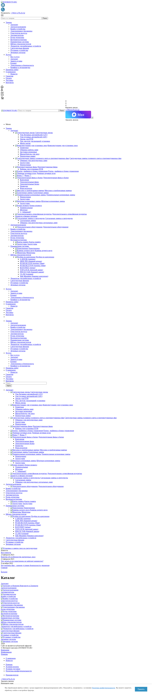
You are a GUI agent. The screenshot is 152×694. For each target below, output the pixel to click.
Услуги (8, 55)
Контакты (10, 82)
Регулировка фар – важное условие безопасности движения (25, 565)
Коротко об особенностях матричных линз (18, 557)
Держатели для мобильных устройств (25, 46)
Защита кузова (16, 61)
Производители (12, 675)
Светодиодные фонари (19, 48)
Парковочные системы (19, 42)
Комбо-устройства (17, 29)
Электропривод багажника (21, 31)
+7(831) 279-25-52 (18, 13)
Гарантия (9, 76)
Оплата (9, 78)
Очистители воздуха (18, 33)
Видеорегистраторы (18, 40)
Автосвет (14, 25)
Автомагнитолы (17, 35)
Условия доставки (13, 669)
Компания (5, 650)
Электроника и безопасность (22, 65)
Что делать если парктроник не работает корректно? (22, 561)
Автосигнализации (18, 27)
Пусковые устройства (19, 50)
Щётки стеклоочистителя (20, 44)
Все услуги (14, 57)
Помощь (4, 654)
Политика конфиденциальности (19, 671)
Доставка (9, 80)
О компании (11, 72)
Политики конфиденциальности (103, 688)
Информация (6, 652)
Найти (9, 386)
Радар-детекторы (17, 37)
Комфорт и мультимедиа (20, 67)
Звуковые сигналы (17, 52)
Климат (13, 63)
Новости (13, 74)
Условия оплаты (12, 667)
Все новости (6, 553)
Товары (9, 22)
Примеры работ (12, 70)
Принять (141, 689)
